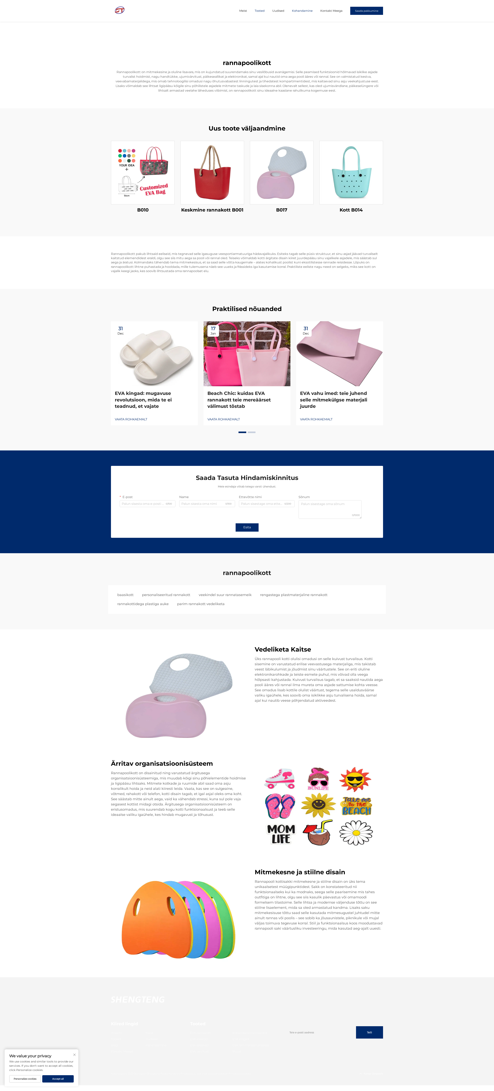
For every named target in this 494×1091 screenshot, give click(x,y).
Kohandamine (302, 11)
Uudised (278, 11)
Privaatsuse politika (239, 1073)
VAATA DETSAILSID (142, 172)
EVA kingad (241, 1039)
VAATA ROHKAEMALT (131, 419)
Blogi (114, 1045)
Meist (243, 11)
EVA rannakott (200, 1033)
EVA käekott (199, 1039)
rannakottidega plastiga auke (143, 604)
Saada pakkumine (366, 10)
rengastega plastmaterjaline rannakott (293, 595)
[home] (119, 10)
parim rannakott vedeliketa (201, 604)
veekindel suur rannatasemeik (225, 595)
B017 (281, 210)
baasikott (125, 595)
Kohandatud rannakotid (250, 1033)
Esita (247, 527)
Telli (369, 1032)
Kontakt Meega (331, 11)
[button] (242, 432)
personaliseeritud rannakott (166, 595)
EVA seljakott (199, 1045)
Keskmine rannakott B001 (212, 210)
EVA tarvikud (199, 1051)
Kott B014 (351, 210)
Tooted (260, 11)
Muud (237, 1051)
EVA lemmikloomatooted (251, 1045)
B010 (143, 210)
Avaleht (116, 1033)
